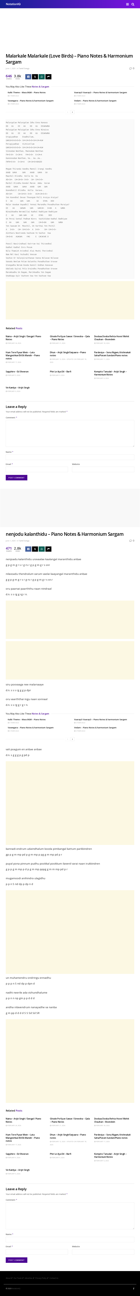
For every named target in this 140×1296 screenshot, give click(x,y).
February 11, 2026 (102, 359)
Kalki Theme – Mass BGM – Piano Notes (27, 92)
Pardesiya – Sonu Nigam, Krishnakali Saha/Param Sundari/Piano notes (112, 354)
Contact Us (53, 1278)
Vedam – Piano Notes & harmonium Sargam (95, 100)
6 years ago (80, 96)
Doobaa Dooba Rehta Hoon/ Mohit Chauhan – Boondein (111, 338)
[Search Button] (133, 4)
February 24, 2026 (14, 343)
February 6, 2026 (102, 378)
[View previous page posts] (67, 112)
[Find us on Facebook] (133, 1288)
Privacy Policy (41, 1278)
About (8, 1278)
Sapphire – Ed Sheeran (17, 371)
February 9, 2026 (13, 375)
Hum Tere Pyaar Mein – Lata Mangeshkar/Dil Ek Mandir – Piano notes (23, 355)
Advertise (29, 1278)
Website (76, 464)
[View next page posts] (72, 112)
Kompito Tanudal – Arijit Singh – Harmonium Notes (110, 373)
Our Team (18, 1278)
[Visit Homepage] (13, 4)
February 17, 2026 (14, 362)
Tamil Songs (24, 68)
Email (9, 464)
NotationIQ (16, 1288)
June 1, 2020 (10, 68)
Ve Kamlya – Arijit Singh (18, 387)
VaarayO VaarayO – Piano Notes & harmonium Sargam (100, 92)
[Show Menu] (127, 4)
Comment (11, 417)
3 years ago (14, 96)
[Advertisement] (70, 32)
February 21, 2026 (58, 343)
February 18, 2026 (102, 343)
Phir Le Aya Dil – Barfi (60, 371)
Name (9, 452)
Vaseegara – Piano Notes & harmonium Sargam (31, 100)
